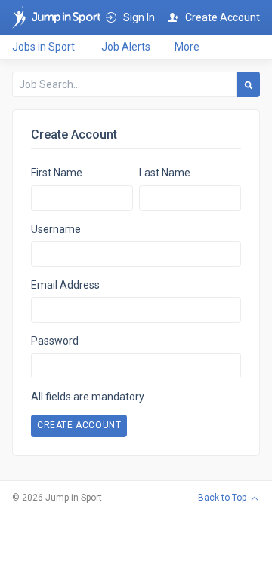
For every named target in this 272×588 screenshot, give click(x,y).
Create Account (79, 425)
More (187, 47)
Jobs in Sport (43, 47)
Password (55, 341)
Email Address (65, 285)
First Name (56, 173)
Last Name (164, 173)
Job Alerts (125, 47)
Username (56, 229)
